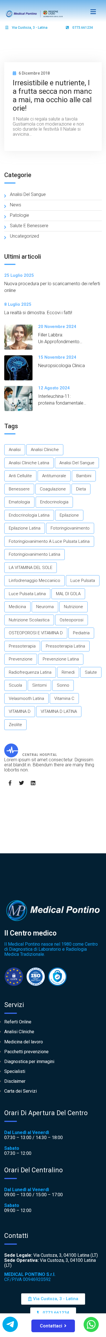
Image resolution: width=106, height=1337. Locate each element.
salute (91, 672)
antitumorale (54, 475)
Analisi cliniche (45, 449)
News (15, 204)
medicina (17, 606)
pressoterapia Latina (65, 646)
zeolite (15, 724)
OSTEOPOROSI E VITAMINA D (36, 632)
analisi (15, 449)
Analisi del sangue (28, 194)
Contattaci (51, 1326)
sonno (63, 685)
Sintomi (39, 685)
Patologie (19, 215)
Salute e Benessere (29, 225)
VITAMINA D (20, 711)
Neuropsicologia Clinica (61, 365)
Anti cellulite (20, 475)
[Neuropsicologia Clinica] (21, 367)
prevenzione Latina (61, 659)
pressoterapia (22, 646)
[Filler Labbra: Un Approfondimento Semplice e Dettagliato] (21, 337)
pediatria (81, 632)
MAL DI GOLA (68, 593)
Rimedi (68, 672)
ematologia (19, 502)
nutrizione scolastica (29, 619)
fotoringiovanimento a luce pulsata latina (49, 541)
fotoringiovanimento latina (34, 554)
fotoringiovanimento (70, 528)
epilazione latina (24, 528)
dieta (81, 489)
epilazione (69, 515)
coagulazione (53, 489)
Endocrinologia (54, 502)
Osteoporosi (71, 619)
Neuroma (45, 606)
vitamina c (64, 698)
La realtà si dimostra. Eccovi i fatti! (38, 312)
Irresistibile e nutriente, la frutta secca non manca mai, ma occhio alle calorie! (52, 95)
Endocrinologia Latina (29, 515)
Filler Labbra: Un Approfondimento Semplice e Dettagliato (60, 341)
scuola (15, 685)
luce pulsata (82, 580)
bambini (83, 475)
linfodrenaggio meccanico (34, 580)
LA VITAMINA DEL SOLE (30, 567)
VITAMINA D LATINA (59, 711)
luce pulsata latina (27, 593)
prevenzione (21, 659)
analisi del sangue (76, 462)
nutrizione (73, 606)
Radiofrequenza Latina (30, 672)
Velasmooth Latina (26, 698)
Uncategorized (24, 236)
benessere (19, 489)
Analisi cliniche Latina (29, 462)
